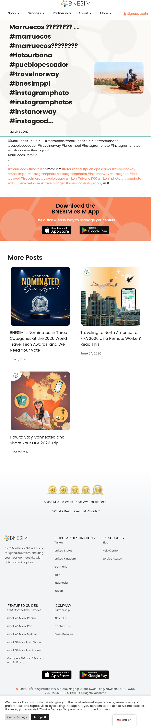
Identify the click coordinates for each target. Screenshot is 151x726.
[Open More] (110, 13)
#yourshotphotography (84, 183)
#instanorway (98, 174)
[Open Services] (43, 13)
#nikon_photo (109, 178)
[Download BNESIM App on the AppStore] (57, 674)
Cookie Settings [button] (17, 717)
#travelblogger (53, 178)
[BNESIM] (18, 538)
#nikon (71, 178)
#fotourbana (72, 169)
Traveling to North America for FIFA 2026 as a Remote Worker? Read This (110, 338)
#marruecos (18, 169)
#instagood (119, 174)
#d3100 (13, 183)
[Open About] (90, 13)
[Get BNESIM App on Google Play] (94, 674)
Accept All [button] (40, 717)
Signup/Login (137, 13)
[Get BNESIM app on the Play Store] (94, 230)
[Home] (75, 3)
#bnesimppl (17, 174)
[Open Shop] (18, 13)
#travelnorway (123, 169)
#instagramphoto (42, 174)
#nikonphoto (131, 178)
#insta (134, 174)
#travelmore (30, 178)
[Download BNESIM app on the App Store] (57, 230)
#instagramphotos (72, 174)
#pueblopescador (97, 169)
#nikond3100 (87, 178)
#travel (14, 178)
